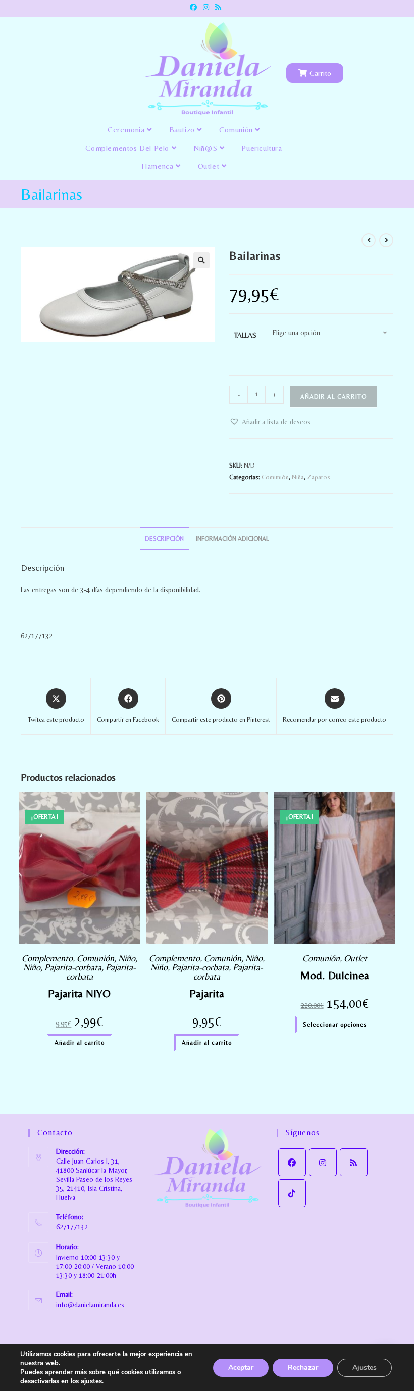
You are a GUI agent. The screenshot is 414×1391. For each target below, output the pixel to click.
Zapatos (318, 477)
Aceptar (240, 1367)
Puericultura (261, 148)
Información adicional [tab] (232, 538)
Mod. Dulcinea (334, 975)
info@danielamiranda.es (90, 1305)
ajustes (91, 1381)
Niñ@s (206, 148)
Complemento (47, 958)
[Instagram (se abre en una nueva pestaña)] (206, 7)
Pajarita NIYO (79, 993)
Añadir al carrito (333, 396)
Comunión (237, 129)
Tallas (245, 335)
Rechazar (303, 1367)
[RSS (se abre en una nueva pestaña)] (218, 7)
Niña (298, 477)
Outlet (210, 166)
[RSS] (354, 1162)
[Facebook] (292, 1162)
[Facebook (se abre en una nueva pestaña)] (195, 7)
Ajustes (364, 1367)
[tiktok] (292, 1193)
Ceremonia (127, 129)
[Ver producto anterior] (368, 240)
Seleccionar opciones (335, 1024)
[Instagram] (323, 1162)
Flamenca (158, 166)
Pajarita (206, 993)
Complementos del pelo (128, 148)
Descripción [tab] (164, 538)
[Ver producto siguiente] (386, 240)
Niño (126, 958)
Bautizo (183, 129)
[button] (201, 260)
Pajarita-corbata (72, 967)
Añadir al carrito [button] (80, 1042)
